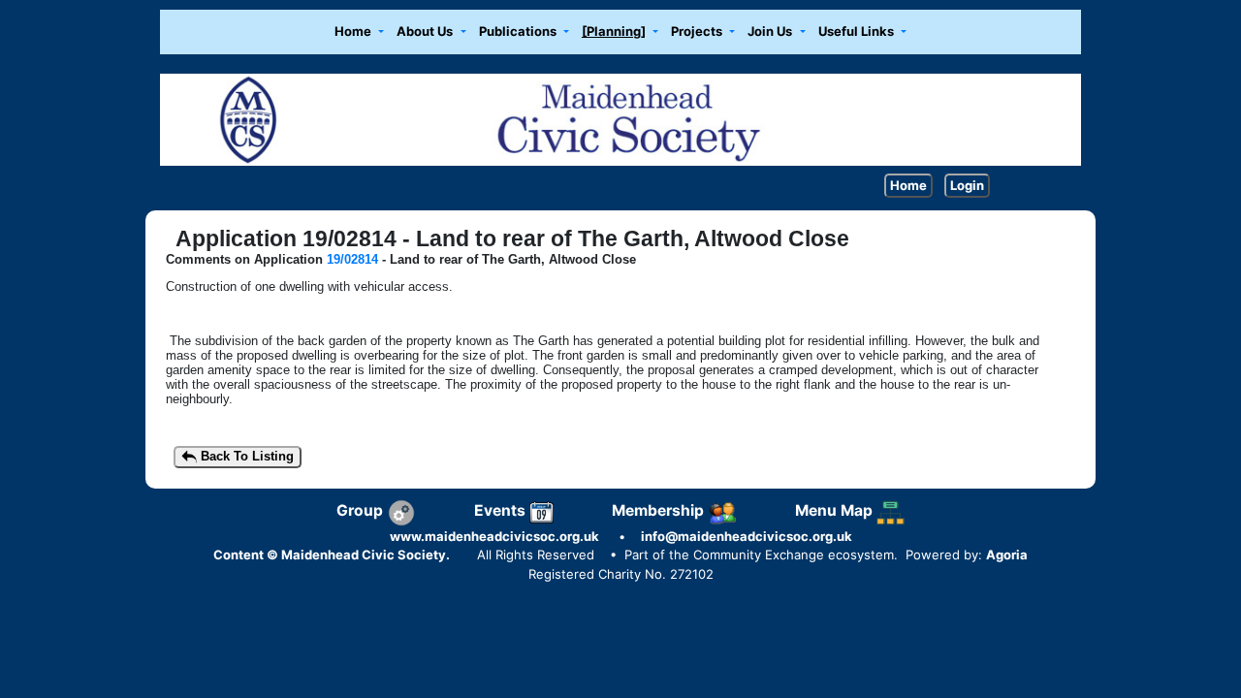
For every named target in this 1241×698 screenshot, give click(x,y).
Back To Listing (245, 456)
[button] (359, 32)
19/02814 (352, 259)
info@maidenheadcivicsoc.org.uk (746, 536)
